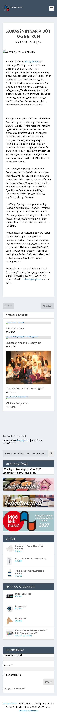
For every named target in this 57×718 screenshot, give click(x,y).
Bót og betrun (31, 61)
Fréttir (32, 42)
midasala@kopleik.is (32, 279)
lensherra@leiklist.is (28, 710)
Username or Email (12, 655)
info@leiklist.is (10, 703)
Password (8, 665)
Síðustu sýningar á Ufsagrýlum (23, 342)
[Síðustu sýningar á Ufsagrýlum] (28, 337)
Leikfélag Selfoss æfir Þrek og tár (25, 388)
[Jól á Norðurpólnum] (28, 397)
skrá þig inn (21, 440)
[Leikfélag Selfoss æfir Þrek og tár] (28, 367)
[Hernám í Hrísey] (28, 323)
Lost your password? (14, 688)
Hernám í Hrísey (15, 328)
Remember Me (13, 674)
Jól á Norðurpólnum (17, 403)
